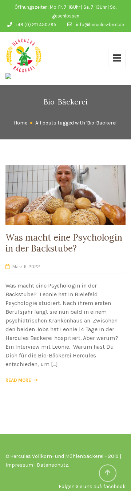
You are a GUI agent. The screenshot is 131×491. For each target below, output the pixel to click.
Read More (18, 380)
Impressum (19, 465)
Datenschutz (52, 465)
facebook (114, 486)
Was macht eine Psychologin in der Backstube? (63, 243)
